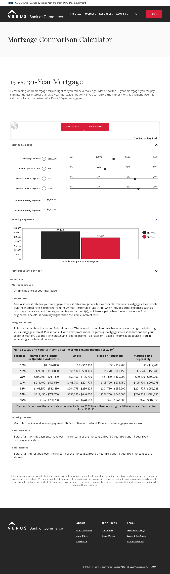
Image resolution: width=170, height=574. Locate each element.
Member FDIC (119, 567)
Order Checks (108, 536)
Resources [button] (106, 13)
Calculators (107, 530)
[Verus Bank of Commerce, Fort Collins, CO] (35, 14)
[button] (85, 145)
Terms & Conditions (136, 535)
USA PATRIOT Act (135, 541)
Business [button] (90, 13)
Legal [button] (131, 523)
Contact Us (81, 541)
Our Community (84, 530)
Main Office (82, 535)
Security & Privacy (136, 530)
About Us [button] (122, 13)
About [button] (81, 523)
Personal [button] (75, 13)
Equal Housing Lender (139, 567)
